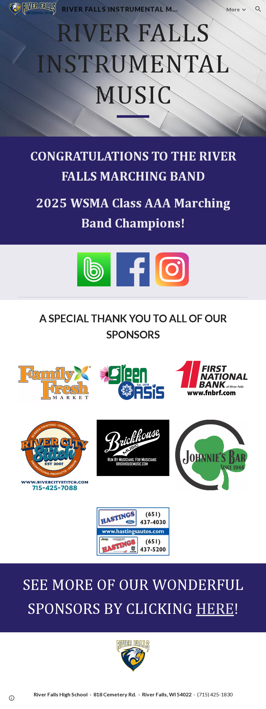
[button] (258, 9)
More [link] (233, 9)
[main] (133, 68)
